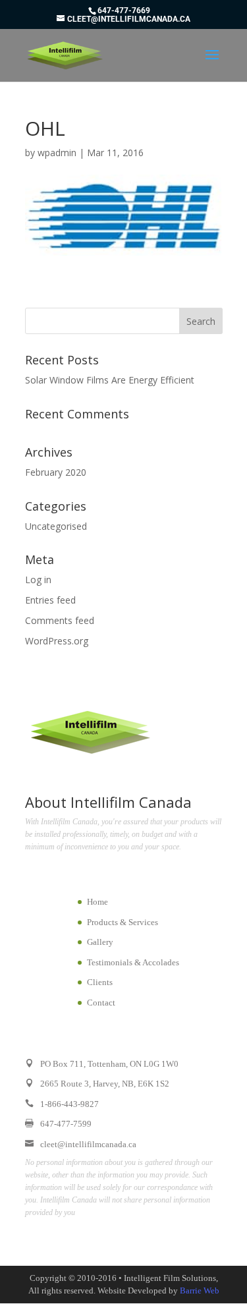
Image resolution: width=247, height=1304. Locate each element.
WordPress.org (56, 641)
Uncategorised (56, 526)
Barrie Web (199, 1290)
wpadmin (57, 152)
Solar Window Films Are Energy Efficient (109, 380)
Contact (101, 1002)
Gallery (100, 942)
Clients (100, 982)
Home (97, 902)
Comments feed (59, 620)
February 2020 (55, 472)
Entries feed (50, 600)
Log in (38, 579)
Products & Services (122, 922)
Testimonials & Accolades (133, 962)
